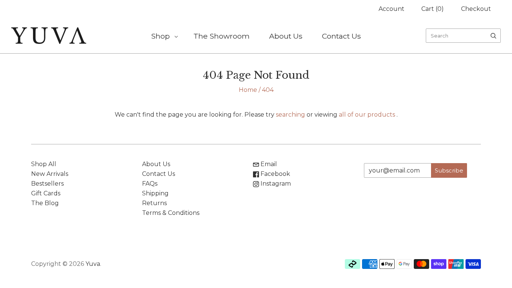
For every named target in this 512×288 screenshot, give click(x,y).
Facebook (274, 173)
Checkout (476, 8)
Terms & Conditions (170, 212)
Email (268, 164)
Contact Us (341, 36)
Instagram (275, 183)
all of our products (367, 114)
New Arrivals (49, 173)
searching (290, 114)
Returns (154, 203)
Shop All (43, 164)
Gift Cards (45, 193)
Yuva (92, 263)
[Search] (493, 35)
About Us (285, 36)
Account (391, 8)
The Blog (45, 203)
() (432, 8)
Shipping (155, 193)
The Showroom (221, 36)
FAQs (149, 183)
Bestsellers (47, 183)
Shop (160, 36)
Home (248, 89)
